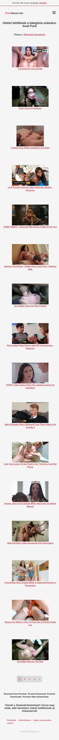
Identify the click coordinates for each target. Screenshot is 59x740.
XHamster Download (34, 34)
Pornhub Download (37, 694)
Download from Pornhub (15, 694)
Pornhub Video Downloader (36, 697)
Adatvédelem (25, 720)
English (43, 3)
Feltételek (11, 720)
